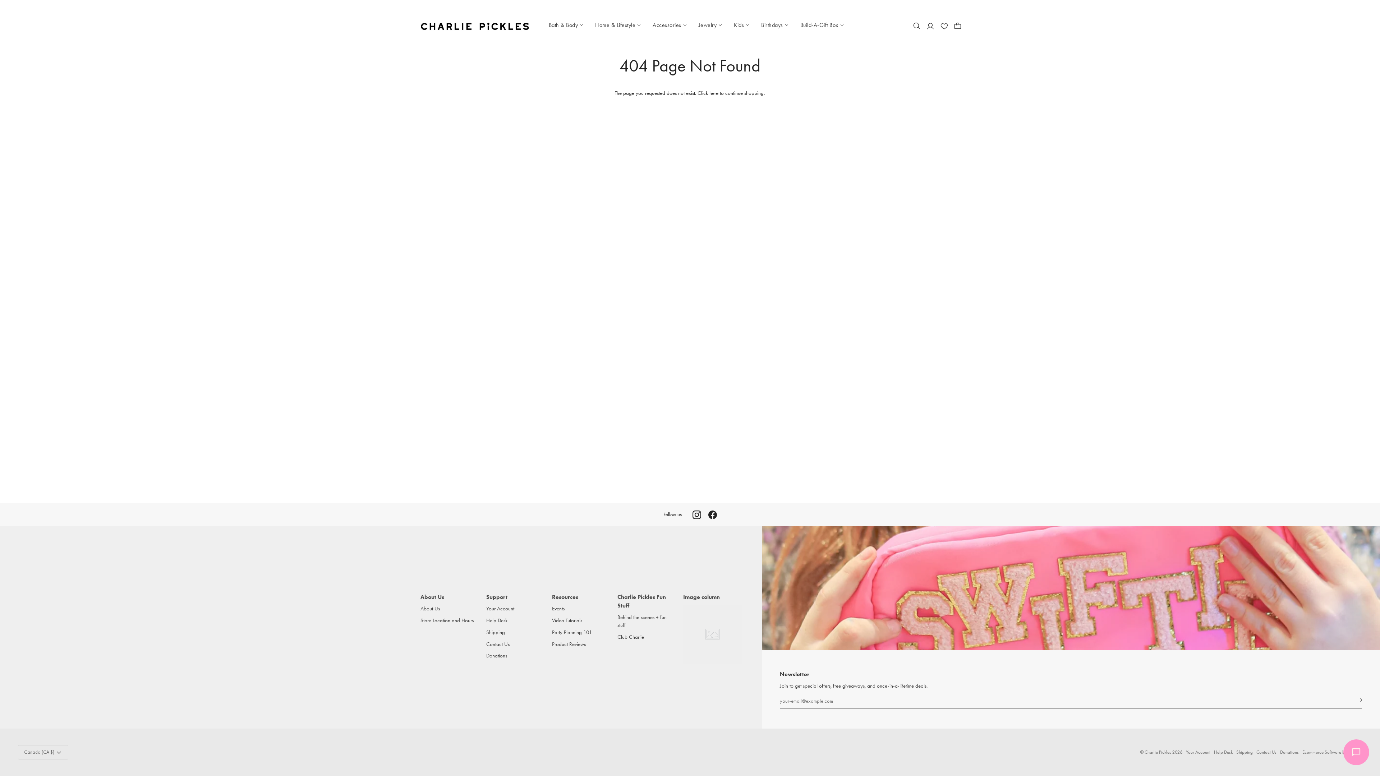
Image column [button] (701, 596)
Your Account (500, 609)
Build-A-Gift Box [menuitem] (819, 25)
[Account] (930, 26)
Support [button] (496, 596)
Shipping (495, 632)
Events (558, 609)
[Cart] (958, 26)
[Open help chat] (1356, 752)
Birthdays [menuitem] (772, 25)
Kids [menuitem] (739, 25)
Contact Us (498, 644)
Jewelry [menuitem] (708, 25)
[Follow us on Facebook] (712, 515)
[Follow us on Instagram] (697, 515)
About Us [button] (432, 596)
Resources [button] (565, 596)
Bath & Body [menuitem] (563, 25)
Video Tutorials (567, 621)
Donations (496, 656)
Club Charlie (630, 637)
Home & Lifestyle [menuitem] (615, 25)
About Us (430, 609)
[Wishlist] (944, 26)
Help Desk (496, 621)
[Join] (1356, 700)
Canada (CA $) (39, 752)
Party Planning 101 (572, 632)
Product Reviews (569, 644)
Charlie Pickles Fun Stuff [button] (641, 601)
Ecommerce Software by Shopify (1332, 752)
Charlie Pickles (1158, 752)
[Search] (917, 26)
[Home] (475, 26)
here (713, 93)
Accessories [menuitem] (667, 25)
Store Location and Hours (447, 621)
